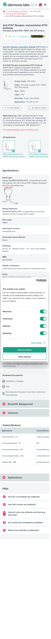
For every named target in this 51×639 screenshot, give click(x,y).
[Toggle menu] (45, 4)
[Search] (40, 4)
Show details (36, 343)
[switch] (43, 319)
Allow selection (24, 357)
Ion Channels (35, 11)
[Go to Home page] (16, 4)
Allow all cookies (25, 350)
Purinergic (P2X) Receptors (16, 14)
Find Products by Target (18, 11)
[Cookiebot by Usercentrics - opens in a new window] (36, 280)
